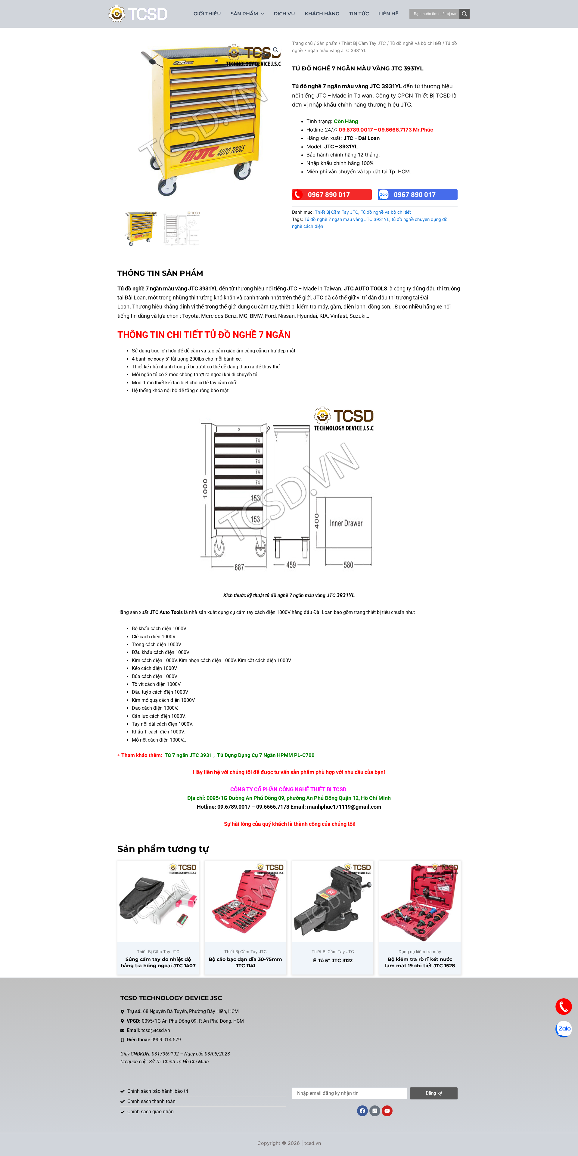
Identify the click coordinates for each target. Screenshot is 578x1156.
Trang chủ (302, 43)
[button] (275, 50)
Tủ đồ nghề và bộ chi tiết (415, 43)
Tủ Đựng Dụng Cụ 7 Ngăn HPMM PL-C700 (266, 755)
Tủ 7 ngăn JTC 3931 (188, 755)
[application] (261, 14)
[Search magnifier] (464, 14)
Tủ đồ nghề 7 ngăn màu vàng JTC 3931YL (346, 219)
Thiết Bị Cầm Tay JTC (363, 43)
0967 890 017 (329, 194)
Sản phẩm (327, 43)
